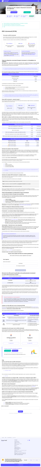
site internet (34, 386)
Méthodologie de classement (17, 448)
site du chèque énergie (14, 219)
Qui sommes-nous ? (16, 441)
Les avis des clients (16, 444)
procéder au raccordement (32, 64)
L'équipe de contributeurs (17, 442)
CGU (15, 446)
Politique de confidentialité (17, 447)
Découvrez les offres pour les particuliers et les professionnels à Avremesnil (14, 25)
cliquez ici (31, 413)
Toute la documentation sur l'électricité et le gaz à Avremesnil (12, 24)
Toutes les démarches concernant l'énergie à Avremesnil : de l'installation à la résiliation (16, 23)
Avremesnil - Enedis (8, 370)
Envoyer (20, 411)
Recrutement (15, 445)
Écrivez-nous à (17, 451)
